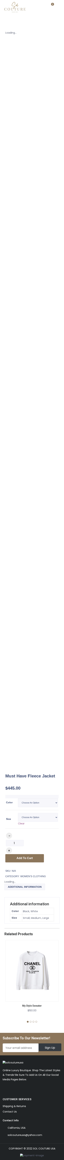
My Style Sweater (32, 1005)
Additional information (25, 886)
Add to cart (25, 858)
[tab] (24, 887)
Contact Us (10, 1111)
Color (9, 802)
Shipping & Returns (14, 1106)
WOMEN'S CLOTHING (33, 876)
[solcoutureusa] (15, 8)
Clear (21, 823)
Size (8, 819)
